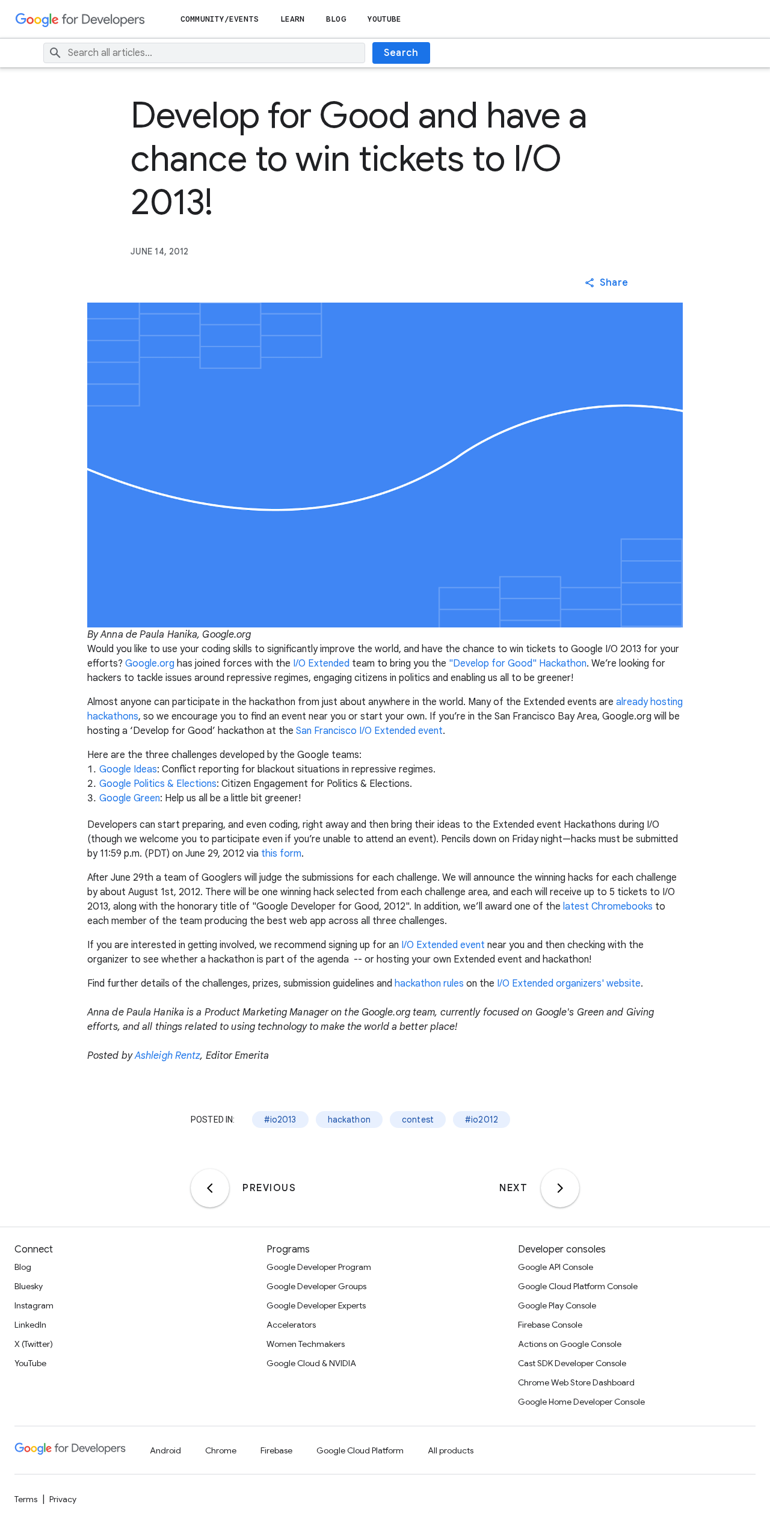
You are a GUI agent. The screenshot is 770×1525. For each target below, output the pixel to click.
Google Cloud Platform (360, 1450)
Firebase (276, 1450)
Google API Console (555, 1267)
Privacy (62, 1499)
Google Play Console (557, 1305)
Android (165, 1450)
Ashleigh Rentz (167, 1056)
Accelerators (291, 1324)
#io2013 (280, 1119)
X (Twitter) (33, 1344)
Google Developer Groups (316, 1286)
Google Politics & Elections (158, 784)
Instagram (34, 1305)
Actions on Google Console (569, 1344)
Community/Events (219, 19)
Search (401, 53)
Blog (335, 19)
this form (281, 854)
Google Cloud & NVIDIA (311, 1363)
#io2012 (481, 1119)
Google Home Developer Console (581, 1401)
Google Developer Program (318, 1267)
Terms (25, 1499)
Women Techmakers (305, 1344)
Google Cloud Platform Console (578, 1286)
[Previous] (210, 1188)
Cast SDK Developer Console (572, 1363)
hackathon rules (429, 984)
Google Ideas (128, 769)
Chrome (220, 1450)
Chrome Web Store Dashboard (576, 1382)
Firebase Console (550, 1324)
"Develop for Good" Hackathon (518, 664)
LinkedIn (30, 1324)
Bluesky (28, 1286)
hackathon (349, 1119)
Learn (292, 19)
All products (450, 1450)
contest (418, 1119)
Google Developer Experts (316, 1305)
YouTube (385, 19)
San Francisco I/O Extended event (369, 731)
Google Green (129, 798)
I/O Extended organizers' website (569, 984)
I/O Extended (321, 664)
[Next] (560, 1188)
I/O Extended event (443, 945)
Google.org (149, 664)
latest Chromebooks (608, 907)
